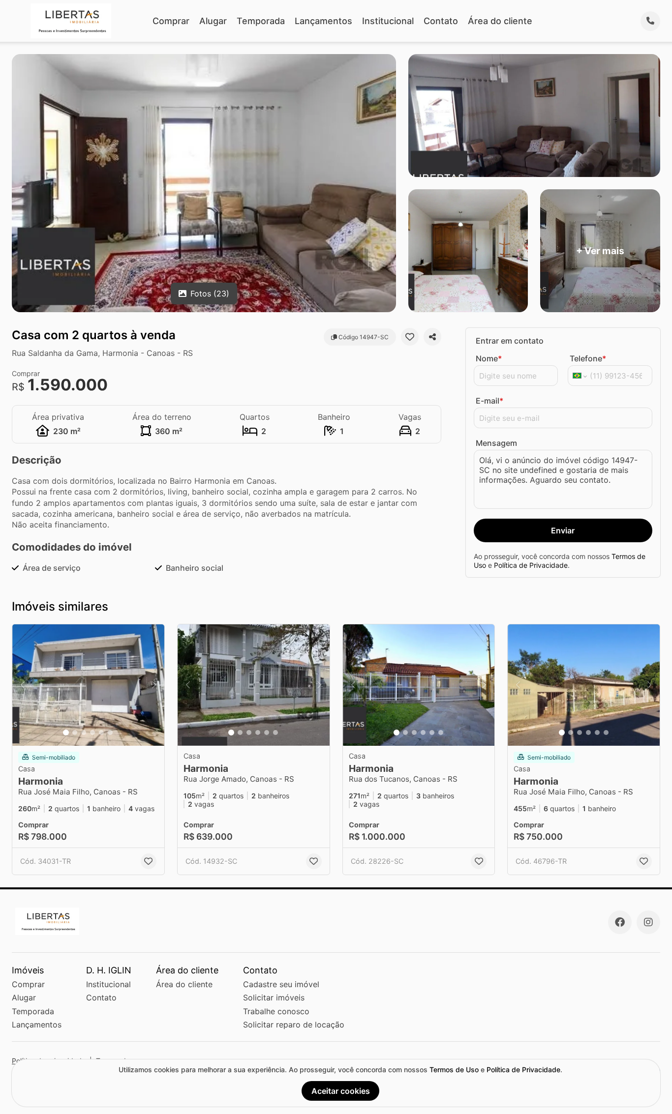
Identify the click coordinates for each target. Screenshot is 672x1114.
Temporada (261, 21)
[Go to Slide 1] (66, 732)
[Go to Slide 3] (83, 732)
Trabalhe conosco (276, 1011)
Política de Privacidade (531, 565)
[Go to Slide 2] (74, 732)
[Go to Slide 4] (92, 732)
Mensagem (496, 443)
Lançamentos (323, 21)
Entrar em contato (510, 341)
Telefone (588, 358)
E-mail (489, 401)
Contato (441, 21)
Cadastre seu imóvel (281, 984)
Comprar (171, 21)
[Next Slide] (154, 685)
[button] (88, 685)
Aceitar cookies (340, 1091)
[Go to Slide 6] (110, 732)
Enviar (563, 530)
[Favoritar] (410, 337)
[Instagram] (648, 922)
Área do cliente (500, 21)
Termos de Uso (454, 1069)
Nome (489, 358)
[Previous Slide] (22, 685)
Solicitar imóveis (274, 997)
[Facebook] (620, 922)
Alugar (213, 21)
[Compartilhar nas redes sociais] (432, 337)
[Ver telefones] (650, 21)
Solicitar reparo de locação (293, 1024)
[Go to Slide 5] (101, 732)
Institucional (388, 21)
